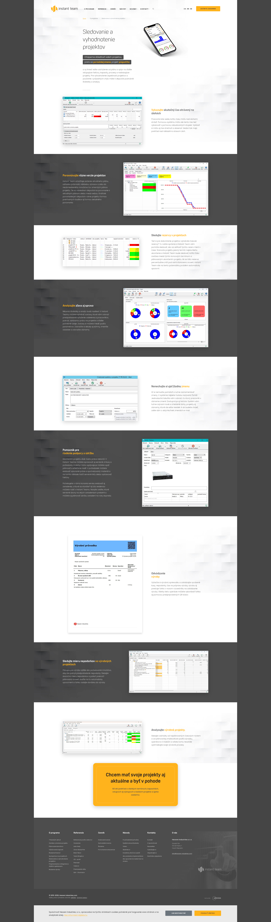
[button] (153, 9)
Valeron (76, 866)
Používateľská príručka (131, 840)
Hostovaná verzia (104, 840)
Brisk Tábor (77, 853)
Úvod (84, 18)
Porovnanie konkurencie (106, 850)
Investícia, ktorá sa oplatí (131, 853)
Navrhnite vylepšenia (154, 856)
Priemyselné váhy (80, 869)
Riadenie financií (54, 853)
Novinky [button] (133, 9)
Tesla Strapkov (79, 856)
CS (185, 9)
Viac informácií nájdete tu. (75, 915)
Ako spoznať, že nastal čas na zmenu (133, 860)
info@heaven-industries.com (182, 854)
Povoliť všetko (208, 913)
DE (191, 9)
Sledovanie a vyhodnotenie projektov (58, 860)
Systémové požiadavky (131, 843)
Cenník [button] (113, 9)
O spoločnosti (152, 843)
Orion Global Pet (79, 850)
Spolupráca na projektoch (58, 856)
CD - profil (77, 859)
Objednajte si (152, 853)
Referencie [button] (102, 9)
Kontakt (150, 840)
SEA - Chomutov (79, 872)
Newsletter (151, 846)
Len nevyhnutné (179, 913)
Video (125, 846)
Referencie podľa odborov (83, 840)
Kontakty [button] (144, 9)
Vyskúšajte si (151, 850)
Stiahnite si (126, 850)
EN (188, 9)
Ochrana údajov (82, 898)
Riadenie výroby (54, 870)
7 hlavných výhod (55, 840)
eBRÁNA (73, 898)
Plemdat (76, 863)
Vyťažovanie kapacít (56, 850)
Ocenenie (77, 843)
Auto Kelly (77, 846)
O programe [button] (89, 9)
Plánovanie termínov (56, 846)
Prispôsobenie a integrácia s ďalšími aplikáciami (59, 865)
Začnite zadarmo (208, 9)
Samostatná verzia (104, 843)
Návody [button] (123, 9)
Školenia (101, 846)
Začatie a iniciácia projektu (58, 843)
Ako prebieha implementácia (133, 856)
